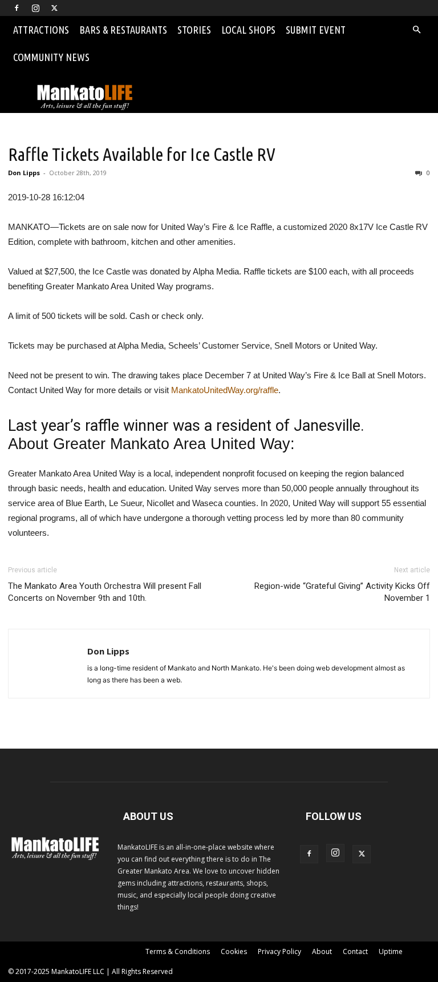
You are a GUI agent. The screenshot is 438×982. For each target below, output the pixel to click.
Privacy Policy (279, 951)
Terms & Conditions (177, 951)
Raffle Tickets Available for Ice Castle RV (141, 154)
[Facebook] (16, 8)
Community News (51, 57)
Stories (194, 29)
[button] (416, 30)
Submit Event (316, 29)
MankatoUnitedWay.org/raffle (224, 390)
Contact (355, 951)
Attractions (41, 29)
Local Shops (248, 29)
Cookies (234, 951)
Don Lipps (24, 172)
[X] (54, 8)
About (322, 951)
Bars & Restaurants (123, 29)
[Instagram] (35, 8)
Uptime (391, 951)
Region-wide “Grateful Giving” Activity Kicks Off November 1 (342, 592)
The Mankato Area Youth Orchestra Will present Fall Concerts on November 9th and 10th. (104, 592)
